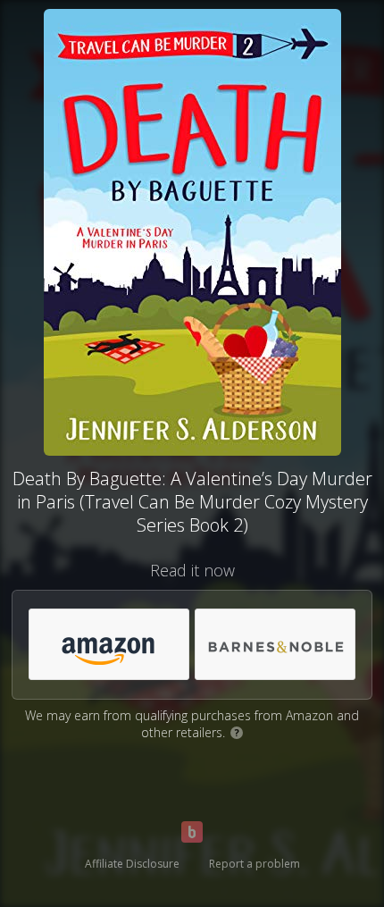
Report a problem (254, 863)
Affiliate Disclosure (132, 863)
